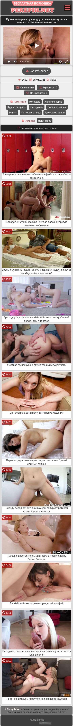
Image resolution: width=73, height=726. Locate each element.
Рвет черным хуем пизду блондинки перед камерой (36, 698)
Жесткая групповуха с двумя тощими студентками (36, 365)
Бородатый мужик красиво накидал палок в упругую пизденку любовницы (36, 224)
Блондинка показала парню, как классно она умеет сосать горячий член (36, 653)
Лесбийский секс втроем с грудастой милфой (36, 603)
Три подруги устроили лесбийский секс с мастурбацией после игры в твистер (36, 319)
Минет (13, 112)
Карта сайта (37, 719)
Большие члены (57, 107)
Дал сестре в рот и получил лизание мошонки (36, 412)
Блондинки (36, 107)
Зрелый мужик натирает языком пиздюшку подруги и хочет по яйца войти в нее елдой (36, 271)
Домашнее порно (55, 112)
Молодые (34, 101)
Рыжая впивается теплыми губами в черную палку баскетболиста (36, 557)
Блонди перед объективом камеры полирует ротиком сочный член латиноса (36, 510)
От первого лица (30, 112)
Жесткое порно (53, 101)
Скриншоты (27, 87)
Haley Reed (44, 120)
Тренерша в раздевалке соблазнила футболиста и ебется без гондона (37, 176)
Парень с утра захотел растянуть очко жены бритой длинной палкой (36, 462)
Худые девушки (16, 107)
